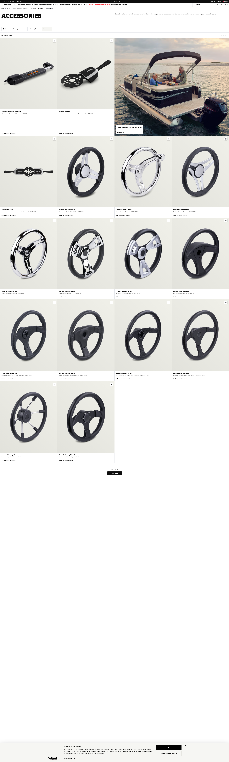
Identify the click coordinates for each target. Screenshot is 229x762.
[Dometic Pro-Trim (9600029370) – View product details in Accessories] (85, 87)
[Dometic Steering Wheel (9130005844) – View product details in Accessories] (28, 258)
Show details (68, 758)
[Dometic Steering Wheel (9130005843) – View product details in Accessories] (85, 258)
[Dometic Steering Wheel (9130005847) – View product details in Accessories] (85, 177)
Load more (114, 473)
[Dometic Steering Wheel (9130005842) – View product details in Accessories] (143, 258)
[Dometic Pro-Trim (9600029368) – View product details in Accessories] (28, 177)
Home (2, 8)
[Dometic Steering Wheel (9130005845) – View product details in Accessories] (200, 177)
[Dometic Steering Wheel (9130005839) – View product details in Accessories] (28, 340)
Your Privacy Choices (168, 753)
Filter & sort (8, 35)
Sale (108, 4)
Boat (8, 8)
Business (218, 1)
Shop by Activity (116, 4)
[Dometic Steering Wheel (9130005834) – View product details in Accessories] (200, 340)
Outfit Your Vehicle (115, 1)
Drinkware (29, 4)
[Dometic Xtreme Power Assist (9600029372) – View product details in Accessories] (28, 87)
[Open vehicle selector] (217, 5)
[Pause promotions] (2, 1)
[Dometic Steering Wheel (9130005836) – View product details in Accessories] (143, 340)
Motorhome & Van (65, 4)
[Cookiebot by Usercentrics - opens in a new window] (52, 758)
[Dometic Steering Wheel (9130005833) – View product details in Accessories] (28, 422)
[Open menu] (14, 5)
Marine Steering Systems (20, 8)
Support (213, 1)
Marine (74, 4)
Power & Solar (82, 4)
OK (169, 747)
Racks (36, 4)
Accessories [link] (49, 8)
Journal (124, 4)
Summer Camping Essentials (97, 4)
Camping (55, 4)
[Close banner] (185, 745)
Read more (213, 14)
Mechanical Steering (37, 8)
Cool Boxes (21, 4)
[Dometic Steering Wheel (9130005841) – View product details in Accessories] (200, 258)
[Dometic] (6, 4)
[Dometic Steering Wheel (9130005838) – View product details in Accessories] (85, 340)
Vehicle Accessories (45, 4)
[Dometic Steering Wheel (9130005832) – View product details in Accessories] (85, 422)
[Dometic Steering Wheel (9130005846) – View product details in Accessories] (143, 177)
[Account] (221, 5)
